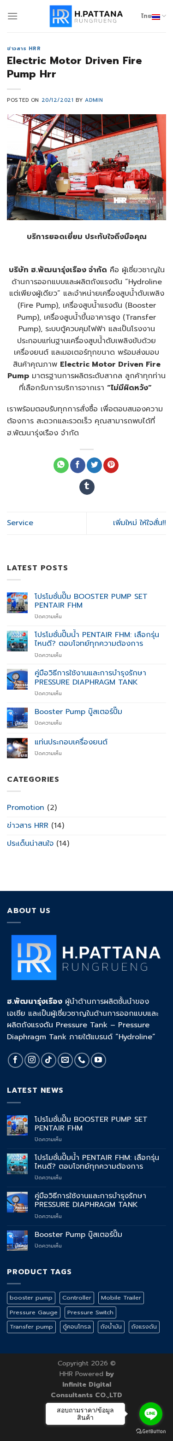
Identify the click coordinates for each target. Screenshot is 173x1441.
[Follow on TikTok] (48, 1060)
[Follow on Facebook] (15, 1060)
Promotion (25, 807)
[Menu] (12, 16)
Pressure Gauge (34, 1312)
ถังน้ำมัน (111, 1326)
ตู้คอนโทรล (77, 1326)
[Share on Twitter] (94, 465)
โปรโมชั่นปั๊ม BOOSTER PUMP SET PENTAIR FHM (91, 601)
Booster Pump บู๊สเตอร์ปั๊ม (78, 712)
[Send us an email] (65, 1060)
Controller (76, 1297)
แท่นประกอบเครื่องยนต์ (71, 742)
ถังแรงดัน (144, 1326)
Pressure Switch (90, 1312)
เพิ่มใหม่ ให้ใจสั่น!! (139, 522)
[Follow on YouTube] (98, 1060)
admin (94, 100)
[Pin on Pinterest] (111, 465)
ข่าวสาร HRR (24, 49)
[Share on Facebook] (77, 465)
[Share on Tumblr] (87, 487)
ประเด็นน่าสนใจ (30, 843)
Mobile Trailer (121, 1297)
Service (20, 522)
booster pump (31, 1297)
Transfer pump (31, 1326)
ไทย (146, 16)
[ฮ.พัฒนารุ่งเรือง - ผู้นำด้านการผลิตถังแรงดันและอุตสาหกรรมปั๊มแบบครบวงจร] (86, 16)
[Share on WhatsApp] (61, 465)
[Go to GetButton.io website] (151, 1432)
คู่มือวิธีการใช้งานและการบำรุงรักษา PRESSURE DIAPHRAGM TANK (90, 677)
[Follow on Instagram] (32, 1060)
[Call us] (81, 1060)
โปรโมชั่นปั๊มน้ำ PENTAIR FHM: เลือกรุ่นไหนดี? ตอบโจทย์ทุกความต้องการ (97, 639)
